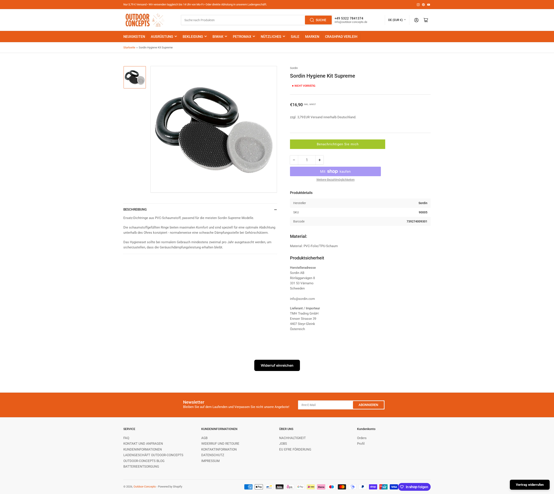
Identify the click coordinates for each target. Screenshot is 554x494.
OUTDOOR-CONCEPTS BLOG (143, 461)
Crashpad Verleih (341, 37)
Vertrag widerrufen (530, 485)
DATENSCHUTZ (212, 455)
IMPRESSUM (210, 461)
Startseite (129, 47)
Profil (361, 444)
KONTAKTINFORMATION (219, 449)
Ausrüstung (162, 37)
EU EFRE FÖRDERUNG (295, 449)
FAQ (126, 438)
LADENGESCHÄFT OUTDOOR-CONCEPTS (153, 455)
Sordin (294, 68)
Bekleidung (193, 37)
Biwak (218, 37)
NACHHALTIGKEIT (292, 438)
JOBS (283, 444)
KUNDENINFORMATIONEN (142, 449)
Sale (295, 37)
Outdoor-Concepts (145, 486)
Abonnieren (368, 405)
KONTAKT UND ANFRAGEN (143, 444)
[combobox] (256, 20)
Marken (312, 37)
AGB (204, 438)
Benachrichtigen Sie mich (338, 144)
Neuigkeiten (134, 37)
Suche (321, 20)
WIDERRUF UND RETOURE (220, 444)
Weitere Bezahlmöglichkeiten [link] (335, 179)
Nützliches (271, 37)
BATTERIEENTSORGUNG (141, 466)
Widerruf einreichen (277, 365)
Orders (362, 438)
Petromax (242, 37)
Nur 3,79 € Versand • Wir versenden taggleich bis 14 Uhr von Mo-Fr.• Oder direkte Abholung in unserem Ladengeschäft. (195, 4)
